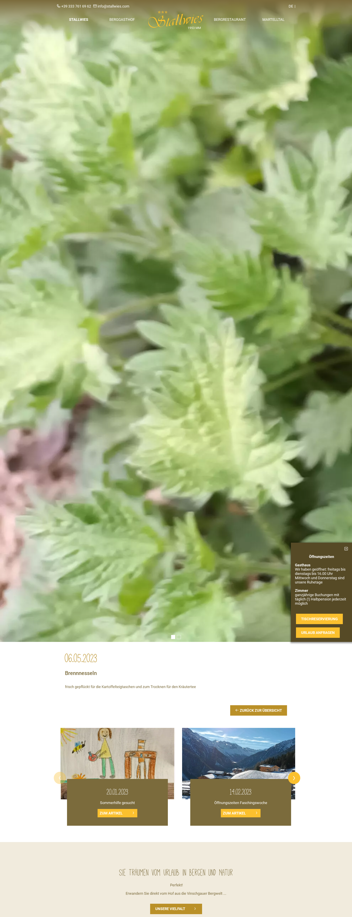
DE (291, 6)
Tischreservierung (319, 619)
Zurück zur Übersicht (260, 710)
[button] (60, 778)
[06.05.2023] (176, 321)
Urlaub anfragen (318, 632)
